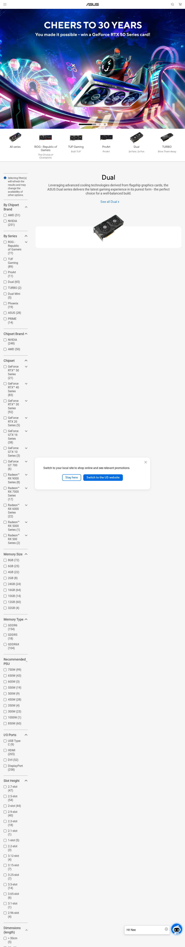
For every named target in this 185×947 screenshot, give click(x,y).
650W (7, 674)
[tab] (79, 124)
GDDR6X (9, 643)
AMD (7, 214)
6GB (6, 565)
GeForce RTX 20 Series (14, 418)
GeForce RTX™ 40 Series (13, 384)
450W (7, 698)
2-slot (7, 805)
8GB (6, 559)
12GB (7, 601)
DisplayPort (11, 765)
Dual (7, 281)
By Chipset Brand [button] (11, 207)
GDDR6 (8, 624)
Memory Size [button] (13, 554)
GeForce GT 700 (14, 460)
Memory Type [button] (13, 619)
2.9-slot (8, 811)
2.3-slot (8, 820)
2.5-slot (8, 795)
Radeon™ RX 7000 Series (12, 488)
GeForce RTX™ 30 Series (13, 401)
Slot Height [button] (12, 781)
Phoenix (9, 302)
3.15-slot (9, 864)
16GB (7, 589)
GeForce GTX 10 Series (14, 448)
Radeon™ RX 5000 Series (12, 522)
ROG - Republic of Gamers (13, 242)
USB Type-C (11, 740)
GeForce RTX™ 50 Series (13, 367)
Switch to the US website (103, 477)
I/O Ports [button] (10, 735)
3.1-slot (8, 902)
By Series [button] (10, 236)
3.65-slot (9, 893)
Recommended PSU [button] (15, 661)
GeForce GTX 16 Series (14, 431)
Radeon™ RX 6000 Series (12, 505)
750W (7, 669)
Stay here (71, 477)
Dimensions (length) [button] (12, 930)
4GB (6, 571)
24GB (7, 583)
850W (7, 722)
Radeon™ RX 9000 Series (12, 475)
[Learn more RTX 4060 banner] (92, 128)
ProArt (8, 271)
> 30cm (8, 937)
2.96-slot (9, 912)
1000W (8, 716)
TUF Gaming (12, 258)
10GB (7, 595)
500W (7, 692)
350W (7, 704)
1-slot (7, 839)
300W (7, 710)
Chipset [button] (9, 361)
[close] (145, 462)
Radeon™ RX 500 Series (12, 536)
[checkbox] (14, 247)
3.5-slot (8, 883)
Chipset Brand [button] (14, 334)
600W (7, 680)
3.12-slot (9, 855)
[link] (92, 4)
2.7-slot (8, 785)
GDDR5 (8, 634)
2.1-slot (8, 830)
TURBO (8, 287)
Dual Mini (10, 293)
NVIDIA (8, 220)
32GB (7, 607)
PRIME (8, 318)
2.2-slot (8, 845)
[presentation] (5, 177)
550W (7, 686)
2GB (6, 577)
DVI (6, 759)
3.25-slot (9, 874)
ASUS (7, 312)
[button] (5, 4)
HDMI (7, 749)
